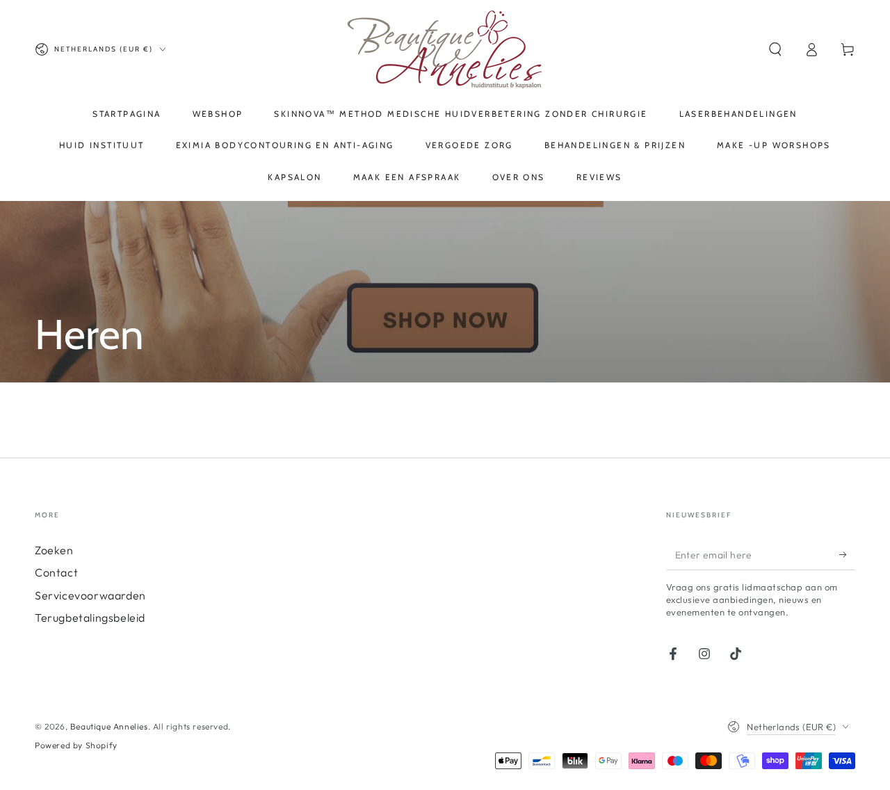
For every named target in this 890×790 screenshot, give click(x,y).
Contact (56, 572)
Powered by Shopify (76, 745)
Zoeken (54, 550)
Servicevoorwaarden (90, 595)
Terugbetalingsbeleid (90, 617)
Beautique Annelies (109, 726)
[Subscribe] (847, 554)
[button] (775, 49)
